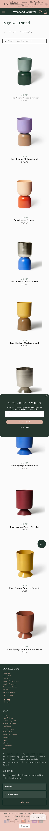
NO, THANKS (24, 428)
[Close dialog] (47, 396)
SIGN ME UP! (24, 422)
